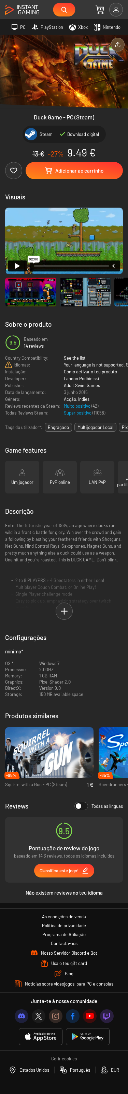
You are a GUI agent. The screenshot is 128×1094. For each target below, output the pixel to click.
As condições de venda (64, 916)
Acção (70, 399)
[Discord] (21, 1016)
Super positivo (78, 413)
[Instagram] (55, 1016)
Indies (83, 399)
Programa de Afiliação (64, 934)
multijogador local (95, 427)
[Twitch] (107, 1016)
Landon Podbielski (81, 378)
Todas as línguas (107, 806)
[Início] (22, 10)
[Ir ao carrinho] (100, 9)
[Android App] (88, 1037)
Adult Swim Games (82, 385)
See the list (75, 358)
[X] (38, 1016)
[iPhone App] (40, 1037)
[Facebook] (73, 1016)
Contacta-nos (64, 943)
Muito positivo (77, 406)
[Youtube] (90, 1016)
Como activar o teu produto (90, 371)
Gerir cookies (64, 1058)
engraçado (58, 427)
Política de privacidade (64, 925)
